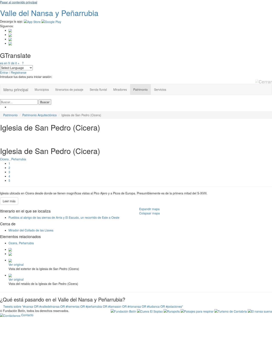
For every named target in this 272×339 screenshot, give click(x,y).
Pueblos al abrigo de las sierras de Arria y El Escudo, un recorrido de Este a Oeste (63, 217)
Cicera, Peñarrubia (21, 243)
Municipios (42, 89)
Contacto (26, 315)
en (5, 63)
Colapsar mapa (149, 213)
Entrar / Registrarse (13, 72)
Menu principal (15, 89)
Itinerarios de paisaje (69, 89)
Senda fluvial (98, 89)
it (16, 63)
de (12, 63)
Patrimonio (140, 89)
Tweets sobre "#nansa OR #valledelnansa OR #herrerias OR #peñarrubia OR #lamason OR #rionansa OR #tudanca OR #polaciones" (93, 306)
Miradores (120, 89)
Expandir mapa (149, 209)
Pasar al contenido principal (18, 2)
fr (9, 63)
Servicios (160, 89)
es (1, 63)
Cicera (4, 159)
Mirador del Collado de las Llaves (30, 230)
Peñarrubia (18, 159)
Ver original (16, 264)
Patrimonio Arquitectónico (39, 115)
